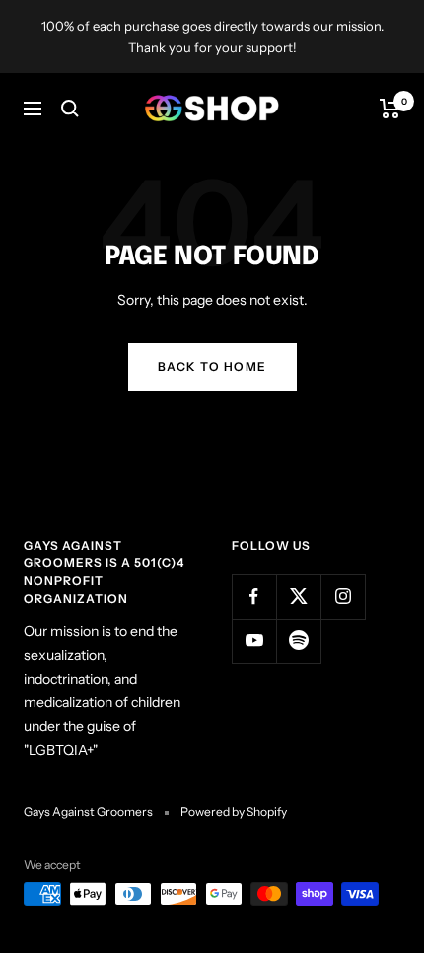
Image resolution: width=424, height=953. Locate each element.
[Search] (70, 108)
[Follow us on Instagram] (342, 596)
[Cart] (390, 108)
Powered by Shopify (233, 811)
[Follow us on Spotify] (298, 641)
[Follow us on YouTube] (254, 641)
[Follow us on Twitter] (298, 596)
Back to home (212, 366)
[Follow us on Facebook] (254, 596)
